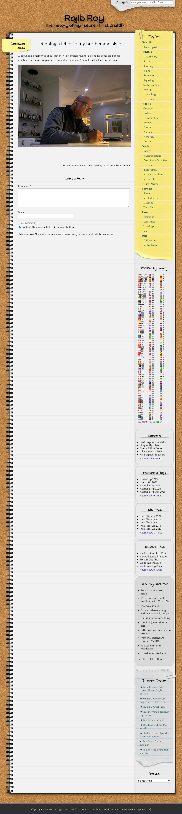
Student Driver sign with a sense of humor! (154, 735)
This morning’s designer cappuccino (154, 713)
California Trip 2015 (150, 562)
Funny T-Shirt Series (151, 448)
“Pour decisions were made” (152, 592)
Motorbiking (150, 56)
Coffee (147, 113)
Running (148, 66)
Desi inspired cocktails (153, 442)
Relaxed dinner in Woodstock (151, 647)
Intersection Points (154, 174)
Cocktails (148, 108)
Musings (148, 202)
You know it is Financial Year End (154, 751)
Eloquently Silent (150, 445)
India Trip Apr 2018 (150, 525)
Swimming (149, 75)
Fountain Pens (123, 165)
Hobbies (146, 103)
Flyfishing (149, 99)
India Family (150, 169)
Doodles (148, 141)
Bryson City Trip (149, 559)
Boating (147, 61)
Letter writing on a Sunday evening (156, 632)
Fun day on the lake (153, 719)
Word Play (148, 136)
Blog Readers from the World (153, 726)
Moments (147, 188)
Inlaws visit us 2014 (151, 451)
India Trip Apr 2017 (150, 522)
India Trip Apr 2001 (150, 516)
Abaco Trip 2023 (149, 479)
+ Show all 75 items (151, 495)
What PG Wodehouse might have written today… (154, 700)
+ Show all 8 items (150, 458)
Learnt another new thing (155, 617)
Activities (147, 52)
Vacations (148, 216)
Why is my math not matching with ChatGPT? (155, 599)
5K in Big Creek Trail (153, 706)
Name (21, 212)
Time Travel (149, 207)
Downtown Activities (155, 160)
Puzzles (147, 132)
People (145, 146)
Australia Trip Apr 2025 (152, 491)
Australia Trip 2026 (150, 488)
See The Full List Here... (151, 659)
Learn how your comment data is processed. (88, 234)
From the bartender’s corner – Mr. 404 (152, 639)
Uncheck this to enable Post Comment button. (48, 227)
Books (146, 193)
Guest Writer (150, 183)
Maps (146, 231)
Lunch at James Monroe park (154, 624)
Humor (147, 122)
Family (147, 150)
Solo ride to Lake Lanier (154, 653)
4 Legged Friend (152, 155)
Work (144, 236)
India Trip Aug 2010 (151, 528)
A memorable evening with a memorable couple (155, 612)
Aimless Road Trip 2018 (153, 553)
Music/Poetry (150, 198)
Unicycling (149, 94)
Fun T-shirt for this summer (151, 743)
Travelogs (148, 226)
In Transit (148, 179)
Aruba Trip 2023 (148, 482)
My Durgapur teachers (152, 454)
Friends (147, 165)
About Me (147, 42)
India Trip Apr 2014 (150, 519)
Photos (147, 127)
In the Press (150, 245)
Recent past (150, 47)
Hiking (147, 89)
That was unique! (150, 605)
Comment (24, 186)
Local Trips (149, 221)
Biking (147, 70)
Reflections (149, 240)
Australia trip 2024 (150, 485)
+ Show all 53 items (151, 569)
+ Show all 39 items (151, 532)
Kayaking (148, 80)
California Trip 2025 (151, 566)
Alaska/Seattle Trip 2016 (153, 556)
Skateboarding (151, 85)
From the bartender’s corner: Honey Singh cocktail (152, 690)
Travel (145, 212)
